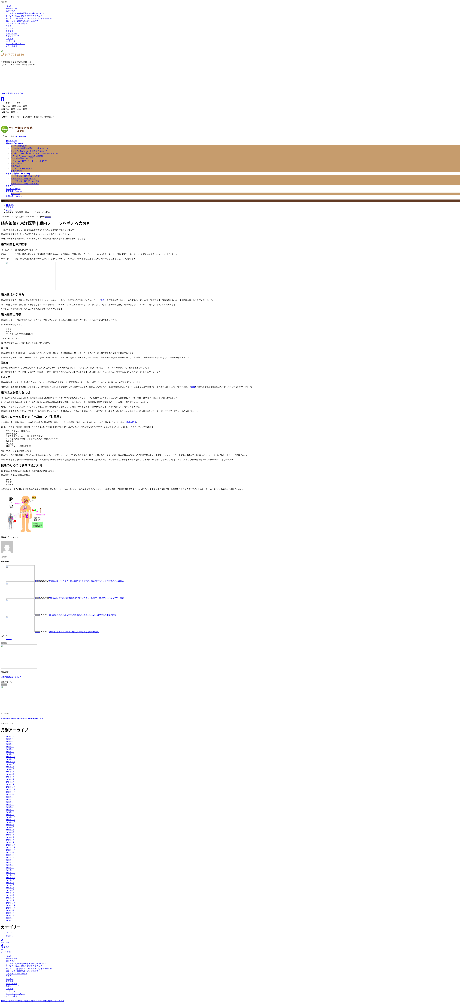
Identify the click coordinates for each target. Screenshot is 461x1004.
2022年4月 (10, 865)
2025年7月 (10, 769)
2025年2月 (10, 782)
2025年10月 (10, 762)
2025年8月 (10, 767)
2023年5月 (10, 835)
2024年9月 (10, 794)
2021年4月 (10, 893)
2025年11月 (10, 759)
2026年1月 (10, 754)
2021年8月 (10, 883)
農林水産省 (131, 422)
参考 (103, 300)
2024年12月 (10, 787)
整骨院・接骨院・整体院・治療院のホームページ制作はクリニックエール (32, 1001)
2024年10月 (10, 792)
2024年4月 (10, 807)
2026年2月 (10, 752)
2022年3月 (10, 868)
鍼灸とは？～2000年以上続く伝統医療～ (23, 21)
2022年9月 (10, 852)
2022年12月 (10, 845)
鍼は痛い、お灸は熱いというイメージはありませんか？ (30, 18)
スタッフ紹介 (11, 46)
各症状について (12, 36)
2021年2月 (10, 898)
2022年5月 (10, 863)
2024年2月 (10, 812)
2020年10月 (10, 908)
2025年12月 (10, 757)
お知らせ (9, 936)
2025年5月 (10, 774)
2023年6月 (10, 832)
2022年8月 (10, 855)
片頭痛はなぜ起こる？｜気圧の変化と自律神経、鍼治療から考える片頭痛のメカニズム (86, 581)
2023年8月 (10, 827)
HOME (9, 6)
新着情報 (9, 31)
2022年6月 (10, 860)
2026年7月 (10, 739)
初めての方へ (11, 8)
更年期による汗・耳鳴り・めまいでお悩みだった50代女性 (74, 632)
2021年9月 (10, 880)
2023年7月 (10, 830)
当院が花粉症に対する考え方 (11, 677)
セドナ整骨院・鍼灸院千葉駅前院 (25, 181)
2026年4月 (10, 747)
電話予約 (5, 942)
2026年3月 (10, 749)
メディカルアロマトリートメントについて (29, 161)
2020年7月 (10, 915)
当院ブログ (15, 194)
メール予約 (18, 93)
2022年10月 (10, 850)
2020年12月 (10, 903)
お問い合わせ (11, 34)
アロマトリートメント (15, 44)
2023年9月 (10, 825)
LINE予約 (5, 947)
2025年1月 (10, 784)
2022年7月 (10, 857)
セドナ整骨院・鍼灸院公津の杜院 (25, 184)
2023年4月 (10, 837)
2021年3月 (10, 895)
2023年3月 (10, 840)
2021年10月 (10, 878)
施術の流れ (10, 11)
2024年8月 (10, 797)
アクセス (9, 28)
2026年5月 (10, 744)
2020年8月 (10, 913)
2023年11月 (10, 820)
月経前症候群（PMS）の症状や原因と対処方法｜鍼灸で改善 (22, 718)
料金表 (9, 26)
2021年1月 (10, 900)
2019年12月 (10, 920)
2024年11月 (10, 789)
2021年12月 (10, 873)
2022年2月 (10, 870)
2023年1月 (10, 842)
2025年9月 (10, 764)
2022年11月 (10, 847)
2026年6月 (10, 742)
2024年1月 (10, 815)
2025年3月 (10, 779)
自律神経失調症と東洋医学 (22, 158)
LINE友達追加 (7, 93)
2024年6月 (10, 802)
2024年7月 (10, 799)
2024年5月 (10, 805)
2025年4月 (10, 777)
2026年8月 (10, 736)
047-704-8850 (20, 136)
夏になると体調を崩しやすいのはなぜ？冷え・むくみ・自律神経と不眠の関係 (82, 615)
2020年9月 (10, 910)
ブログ (48, 217)
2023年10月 (10, 822)
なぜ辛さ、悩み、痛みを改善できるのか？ (24, 16)
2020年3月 (10, 918)
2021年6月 (10, 888)
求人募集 (9, 39)
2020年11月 (10, 905)
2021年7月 (10, 885)
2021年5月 (10, 890)
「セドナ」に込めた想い (16, 23)
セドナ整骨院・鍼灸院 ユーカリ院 (25, 176)
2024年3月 (10, 810)
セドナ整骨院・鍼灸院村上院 (23, 179)
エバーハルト (11, 41)
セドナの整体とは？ (19, 146)
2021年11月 (10, 875)
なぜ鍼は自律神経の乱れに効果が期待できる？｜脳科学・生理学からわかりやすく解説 (86, 598)
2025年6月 (10, 772)
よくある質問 (16, 171)
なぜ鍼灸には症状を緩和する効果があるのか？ (26, 13)
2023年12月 (10, 817)
